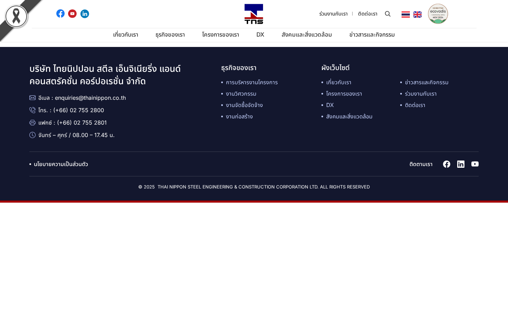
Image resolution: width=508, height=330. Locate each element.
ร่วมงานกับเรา (333, 13)
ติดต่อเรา (367, 13)
